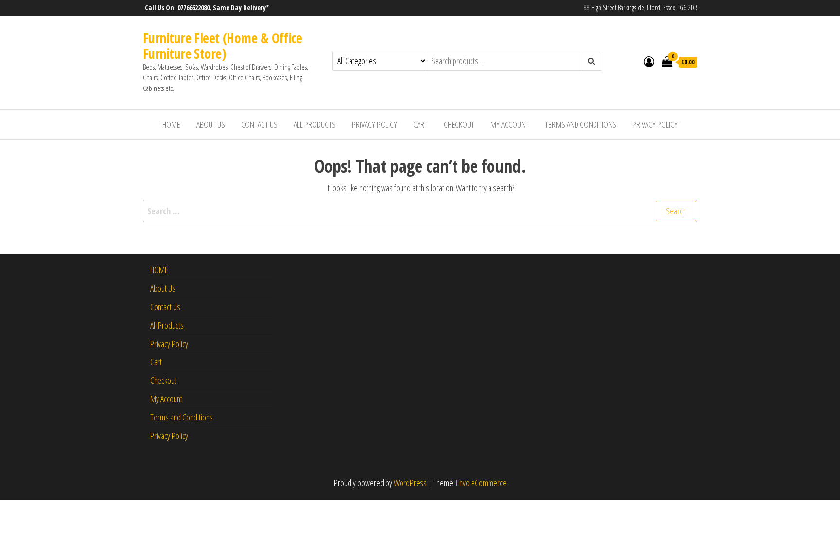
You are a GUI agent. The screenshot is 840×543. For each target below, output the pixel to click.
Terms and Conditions (580, 124)
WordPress (410, 483)
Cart (420, 124)
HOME (171, 124)
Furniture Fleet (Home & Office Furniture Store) (222, 46)
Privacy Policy (374, 124)
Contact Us (259, 124)
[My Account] (649, 61)
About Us (210, 124)
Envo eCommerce (481, 483)
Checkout (459, 124)
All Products (315, 124)
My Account (509, 124)
